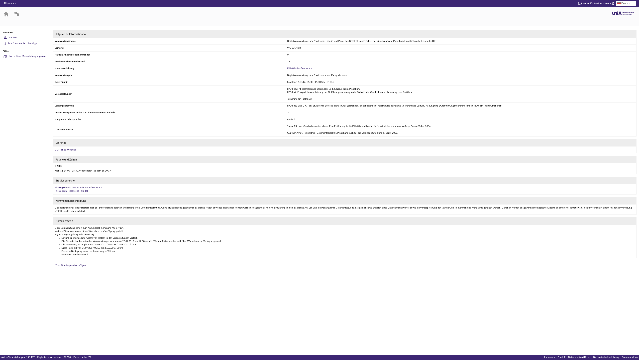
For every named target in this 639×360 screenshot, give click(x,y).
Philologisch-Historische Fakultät (71, 191)
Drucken (12, 37)
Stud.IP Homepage (623, 13)
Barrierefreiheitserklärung (606, 357)
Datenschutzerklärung (579, 357)
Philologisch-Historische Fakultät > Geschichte (78, 187)
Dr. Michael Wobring (65, 150)
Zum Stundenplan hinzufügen (23, 43)
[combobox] (626, 3)
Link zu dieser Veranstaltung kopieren (27, 56)
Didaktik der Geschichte (299, 68)
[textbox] (626, 3)
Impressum (549, 357)
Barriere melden (630, 357)
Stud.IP (561, 357)
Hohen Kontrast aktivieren (596, 3)
